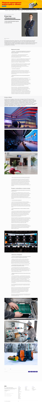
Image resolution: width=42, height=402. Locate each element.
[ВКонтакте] (38, 9)
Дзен (33, 388)
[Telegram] (41, 9)
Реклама (26, 388)
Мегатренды (19, 387)
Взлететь (10, 10)
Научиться (19, 10)
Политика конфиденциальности (7, 394)
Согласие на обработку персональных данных (8, 393)
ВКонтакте (34, 387)
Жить (24, 10)
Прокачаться (35, 10)
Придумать (19, 388)
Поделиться (12, 10)
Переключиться (27, 10)
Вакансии (26, 387)
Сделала (16, 10)
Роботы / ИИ (31, 10)
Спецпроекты (5, 14)
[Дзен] (39, 9)
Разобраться (6, 10)
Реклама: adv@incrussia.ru (7, 390)
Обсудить (22, 10)
